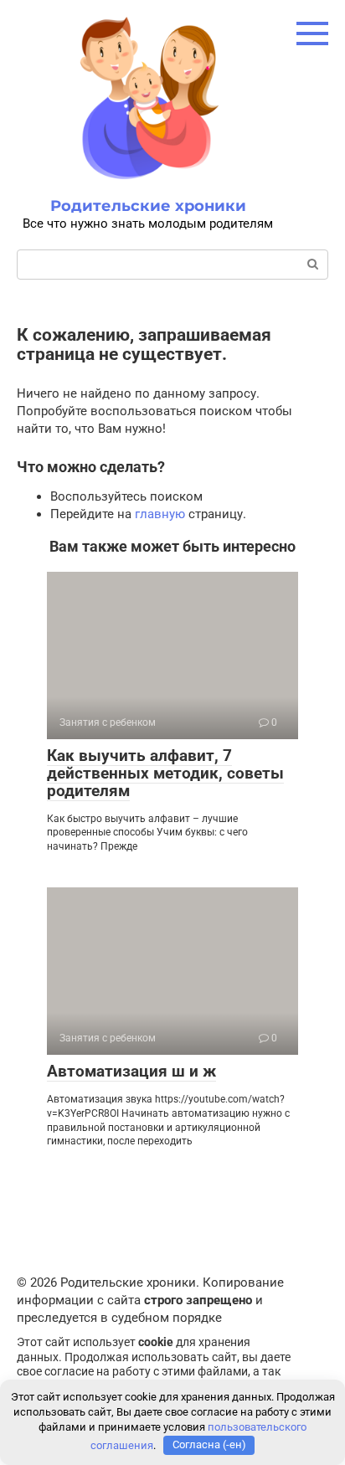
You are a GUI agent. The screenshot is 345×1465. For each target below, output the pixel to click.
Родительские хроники (148, 206)
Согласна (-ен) (209, 1444)
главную (160, 514)
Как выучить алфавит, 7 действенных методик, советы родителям (165, 773)
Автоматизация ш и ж (131, 1071)
